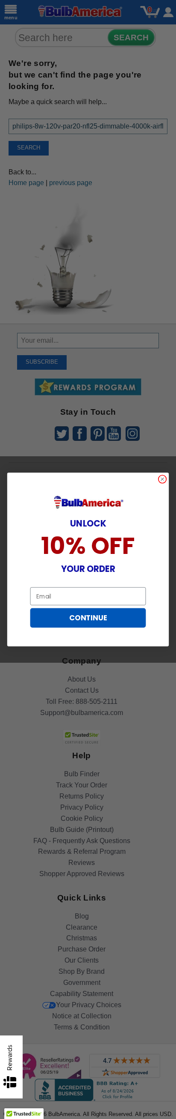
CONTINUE (88, 618)
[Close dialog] (162, 479)
